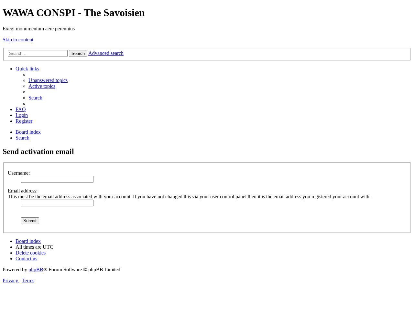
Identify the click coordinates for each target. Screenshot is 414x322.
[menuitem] (48, 80)
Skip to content (18, 39)
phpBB (35, 269)
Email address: (23, 190)
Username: (19, 173)
